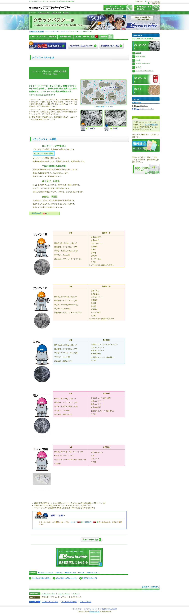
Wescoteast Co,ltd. (94, 611)
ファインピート (85, 602)
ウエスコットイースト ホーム (55, 31)
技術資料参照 (36, 213)
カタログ (73, 522)
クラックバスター (43, 12)
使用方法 (59, 572)
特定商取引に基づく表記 (89, 578)
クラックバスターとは (46, 572)
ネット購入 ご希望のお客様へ (41, 578)
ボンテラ (66, 12)
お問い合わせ (76, 597)
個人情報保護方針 (151, 125)
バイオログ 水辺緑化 (69, 602)
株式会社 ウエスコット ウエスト (144, 109)
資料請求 (138, 67)
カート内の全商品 (154, 3)
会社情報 (139, 1)
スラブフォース (56, 12)
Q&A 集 (81, 572)
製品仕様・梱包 (71, 572)
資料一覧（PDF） (93, 572)
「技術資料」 (88, 522)
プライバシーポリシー (153, 1)
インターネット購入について (144, 70)
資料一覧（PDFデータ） (143, 63)
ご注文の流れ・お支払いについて (66, 578)
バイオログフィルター (50, 602)
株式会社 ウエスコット (141, 106)
